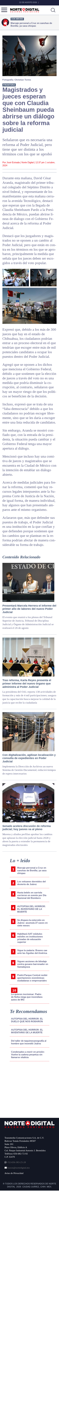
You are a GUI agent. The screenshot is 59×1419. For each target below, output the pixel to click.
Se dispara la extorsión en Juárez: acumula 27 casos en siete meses (32, 923)
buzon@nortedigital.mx (18, 1168)
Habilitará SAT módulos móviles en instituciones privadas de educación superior (30, 938)
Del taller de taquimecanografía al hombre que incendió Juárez (28, 1042)
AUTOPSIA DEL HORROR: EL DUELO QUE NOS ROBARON (27, 1020)
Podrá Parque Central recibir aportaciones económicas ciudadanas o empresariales (32, 978)
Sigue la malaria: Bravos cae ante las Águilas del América (32, 951)
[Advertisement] (27, 1089)
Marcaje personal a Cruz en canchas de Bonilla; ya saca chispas (31, 870)
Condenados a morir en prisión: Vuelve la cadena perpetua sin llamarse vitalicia (28, 1055)
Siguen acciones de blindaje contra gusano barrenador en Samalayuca (32, 964)
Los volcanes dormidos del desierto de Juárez (31, 882)
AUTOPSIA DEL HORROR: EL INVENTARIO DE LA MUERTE (31, 909)
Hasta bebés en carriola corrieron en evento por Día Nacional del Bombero (31, 895)
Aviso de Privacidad (14, 1173)
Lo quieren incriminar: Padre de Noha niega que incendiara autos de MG (26, 997)
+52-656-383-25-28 (16, 1162)
